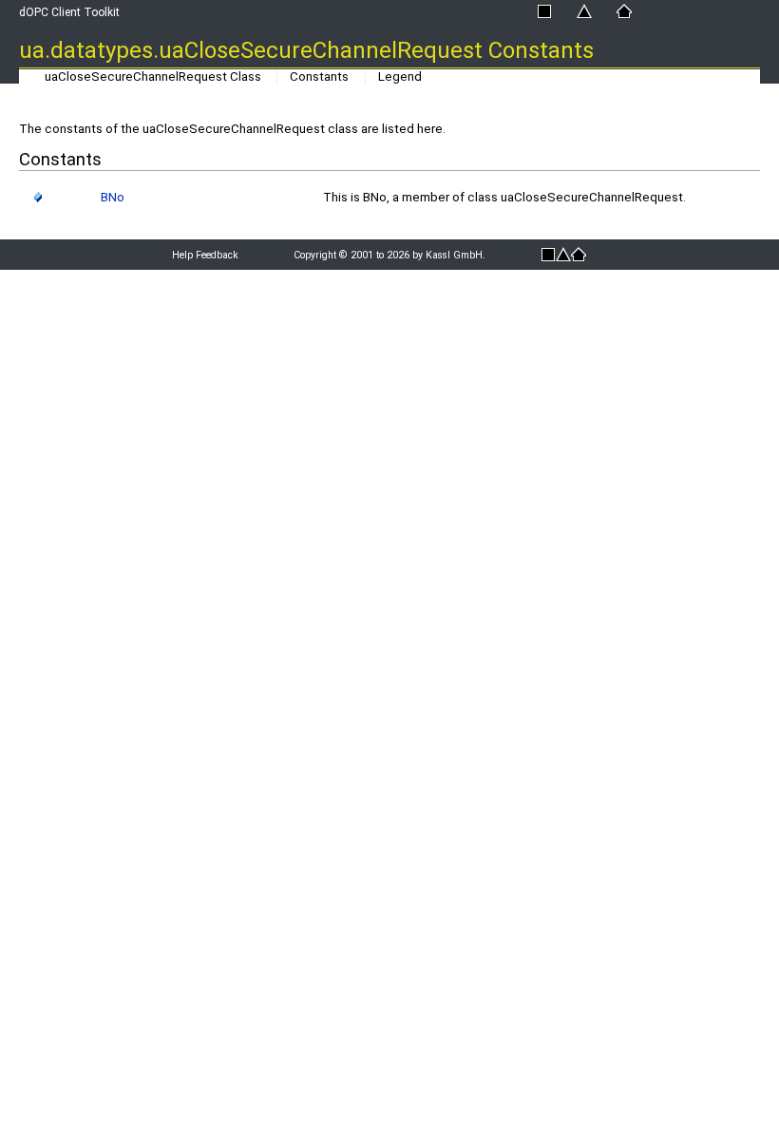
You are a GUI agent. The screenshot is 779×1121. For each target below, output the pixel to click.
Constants (319, 76)
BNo (112, 197)
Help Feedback (205, 255)
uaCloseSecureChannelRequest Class (153, 76)
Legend (400, 76)
